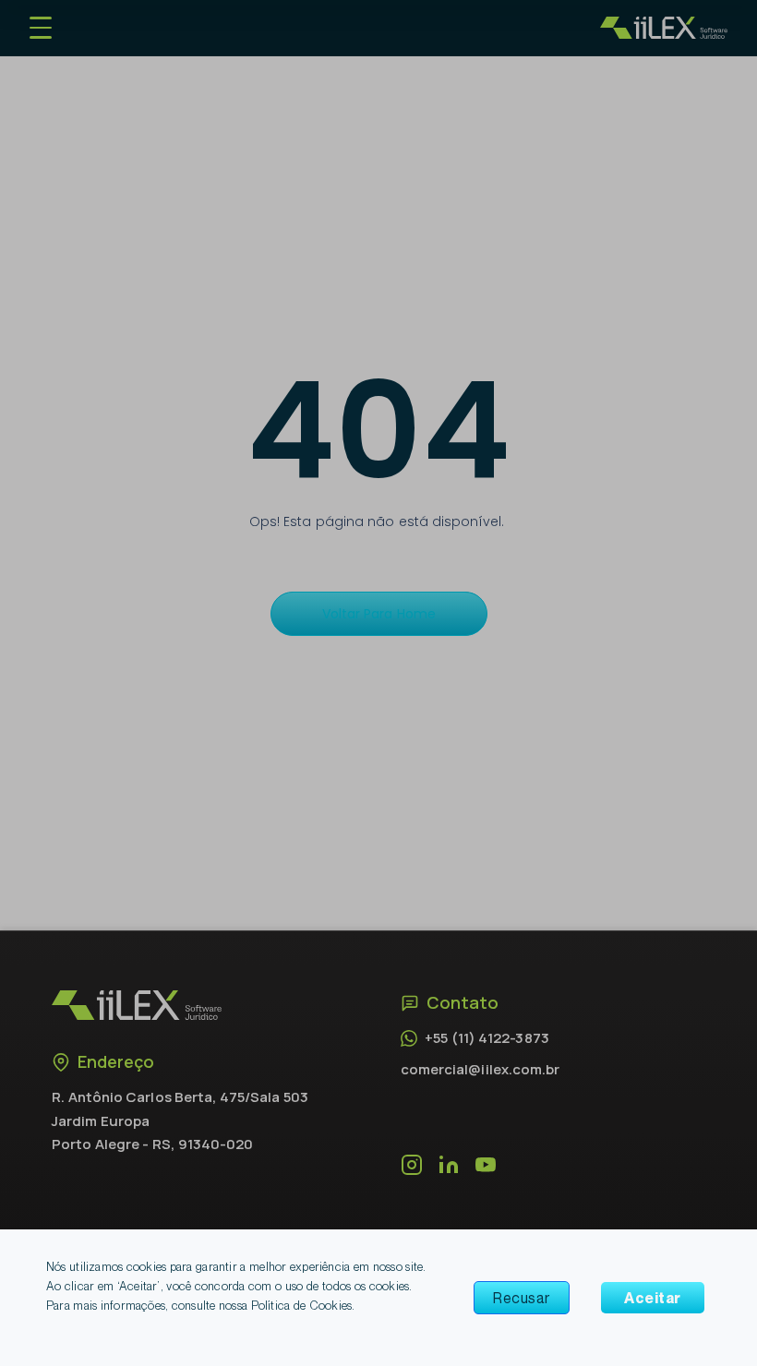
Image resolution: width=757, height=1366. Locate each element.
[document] (378, 683)
